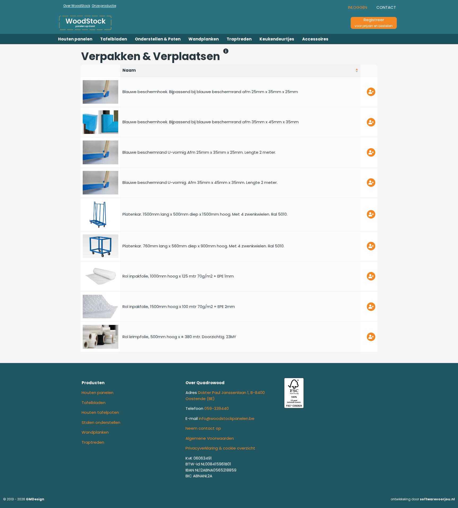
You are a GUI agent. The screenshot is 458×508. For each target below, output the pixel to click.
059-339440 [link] (216, 408)
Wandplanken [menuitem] (203, 39)
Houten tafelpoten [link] (100, 412)
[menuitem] (75, 39)
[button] (357, 7)
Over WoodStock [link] (76, 5)
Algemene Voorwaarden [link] (210, 438)
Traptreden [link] (93, 442)
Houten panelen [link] (97, 392)
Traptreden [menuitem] (239, 39)
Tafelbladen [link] (93, 402)
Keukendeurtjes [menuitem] (276, 39)
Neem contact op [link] (203, 428)
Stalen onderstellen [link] (101, 422)
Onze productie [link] (104, 5)
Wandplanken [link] (95, 432)
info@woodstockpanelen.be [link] (226, 418)
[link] (94, 23)
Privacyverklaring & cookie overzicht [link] (220, 448)
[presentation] (357, 7)
